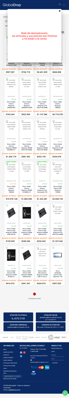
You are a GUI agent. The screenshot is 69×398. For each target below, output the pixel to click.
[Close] (59, 11)
